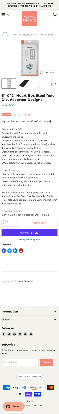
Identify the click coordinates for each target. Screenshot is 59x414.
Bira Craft (9, 104)
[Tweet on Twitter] (9, 250)
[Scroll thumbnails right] (54, 83)
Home (5, 32)
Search (29, 401)
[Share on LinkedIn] (15, 250)
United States (28, 376)
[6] (9, 83)
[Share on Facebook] (4, 250)
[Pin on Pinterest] (21, 250)
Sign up (47, 362)
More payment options (29, 240)
